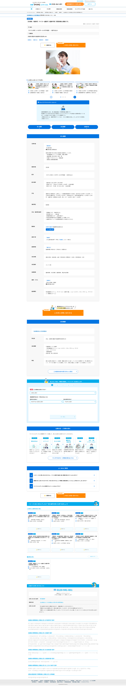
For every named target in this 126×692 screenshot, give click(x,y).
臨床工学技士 (60, 682)
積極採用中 (41, 39)
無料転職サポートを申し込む (74, 4)
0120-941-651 (55, 4)
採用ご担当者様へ (80, 1)
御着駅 (61, 239)
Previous (51, 97)
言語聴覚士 (46, 682)
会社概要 (63, 126)
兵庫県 (56, 12)
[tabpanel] (63, 62)
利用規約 (72, 680)
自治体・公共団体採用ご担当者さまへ (48, 680)
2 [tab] (62, 97)
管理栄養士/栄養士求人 (49, 12)
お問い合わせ (78, 680)
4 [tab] (65, 97)
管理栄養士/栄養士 (40, 12)
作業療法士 (40, 682)
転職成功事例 (59, 9)
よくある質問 (92, 680)
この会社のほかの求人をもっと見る (63, 371)
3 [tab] (63, 97)
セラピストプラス (85, 682)
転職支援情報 (69, 9)
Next (75, 97)
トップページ (31, 9)
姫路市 (60, 12)
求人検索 (48, 9)
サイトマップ (85, 680)
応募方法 (86, 126)
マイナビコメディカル (31, 12)
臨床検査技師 (53, 682)
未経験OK (29, 39)
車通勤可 (46, 39)
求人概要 (39, 126)
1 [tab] (63, 73)
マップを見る (49, 229)
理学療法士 (34, 682)
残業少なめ (35, 39)
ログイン (90, 4)
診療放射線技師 (67, 682)
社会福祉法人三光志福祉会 (40, 331)
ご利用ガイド (38, 9)
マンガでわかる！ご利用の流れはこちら (63, 458)
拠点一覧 (90, 9)
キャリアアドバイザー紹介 (80, 9)
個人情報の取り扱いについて (63, 680)
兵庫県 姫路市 (49, 227)
